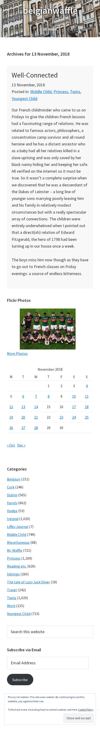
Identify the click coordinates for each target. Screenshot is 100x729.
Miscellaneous (18, 542)
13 (23, 406)
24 (74, 417)
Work (11, 605)
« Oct (11, 445)
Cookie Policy (85, 709)
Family (12, 503)
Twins (75, 91)
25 (87, 417)
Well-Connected (35, 75)
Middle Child (41, 91)
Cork (10, 487)
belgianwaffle (50, 10)
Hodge (12, 510)
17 (74, 406)
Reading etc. (17, 566)
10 (74, 396)
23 (61, 417)
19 (11, 417)
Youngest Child (24, 98)
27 (23, 427)
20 (23, 417)
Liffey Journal (17, 526)
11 (87, 396)
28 (36, 427)
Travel (12, 590)
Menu (53, 29)
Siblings (13, 574)
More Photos (17, 353)
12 (11, 406)
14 (36, 406)
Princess (60, 91)
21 (36, 417)
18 (87, 406)
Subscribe (20, 679)
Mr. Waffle (14, 550)
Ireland (12, 518)
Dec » (21, 445)
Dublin (12, 495)
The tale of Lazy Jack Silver (28, 582)
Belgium (13, 479)
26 (11, 427)
